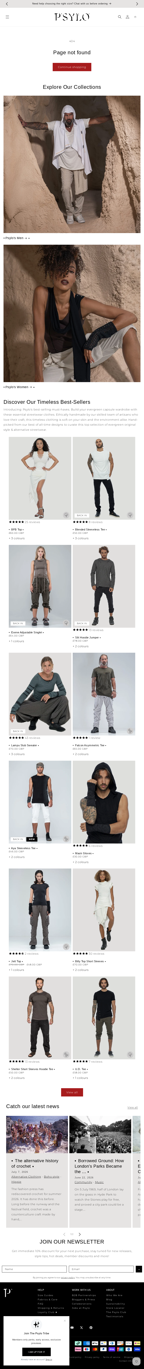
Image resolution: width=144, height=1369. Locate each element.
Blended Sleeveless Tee (90, 529)
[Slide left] (64, 1234)
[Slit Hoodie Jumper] (104, 586)
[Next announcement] (137, 4)
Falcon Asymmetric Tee (89, 745)
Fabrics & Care (48, 1299)
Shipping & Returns (51, 1308)
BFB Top (17, 529)
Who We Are (114, 1295)
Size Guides (45, 1295)
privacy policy (68, 1277)
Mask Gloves (83, 853)
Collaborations (82, 1303)
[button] (7, 17)
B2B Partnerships (84, 1295)
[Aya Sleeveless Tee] (40, 802)
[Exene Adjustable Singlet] (40, 586)
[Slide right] (80, 1234)
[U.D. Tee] (104, 1017)
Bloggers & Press (83, 1299)
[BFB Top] (40, 478)
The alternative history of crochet (34, 1163)
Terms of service (111, 1357)
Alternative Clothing (26, 1176)
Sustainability (115, 1303)
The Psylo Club (116, 1312)
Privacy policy (92, 1357)
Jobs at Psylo (81, 1308)
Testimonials (114, 1316)
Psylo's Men (14, 238)
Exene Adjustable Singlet (27, 632)
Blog (109, 1299)
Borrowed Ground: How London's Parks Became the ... (99, 1166)
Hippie (16, 1181)
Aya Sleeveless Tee (24, 848)
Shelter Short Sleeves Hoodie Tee (32, 1069)
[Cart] (135, 17)
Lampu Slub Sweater (24, 745)
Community (83, 1182)
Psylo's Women (16, 387)
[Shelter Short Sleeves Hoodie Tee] (40, 1017)
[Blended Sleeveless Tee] (104, 478)
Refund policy (74, 1357)
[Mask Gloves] (104, 802)
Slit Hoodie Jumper (87, 637)
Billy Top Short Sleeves (89, 961)
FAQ (40, 1303)
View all (72, 1092)
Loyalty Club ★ (48, 1312)
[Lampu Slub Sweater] (40, 694)
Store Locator (115, 1308)
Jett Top (16, 961)
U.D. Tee (80, 1069)
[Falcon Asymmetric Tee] (104, 694)
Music (99, 1182)
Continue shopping (72, 67)
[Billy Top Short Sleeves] (104, 910)
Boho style (51, 1176)
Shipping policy (132, 1357)
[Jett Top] (40, 910)
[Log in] (127, 17)
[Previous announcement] (7, 4)
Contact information (129, 1361)
